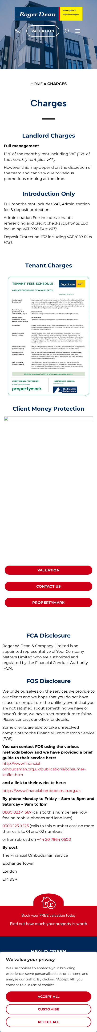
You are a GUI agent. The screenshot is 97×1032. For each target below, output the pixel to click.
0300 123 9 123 (16, 826)
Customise (48, 1009)
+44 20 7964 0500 (54, 839)
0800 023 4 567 (16, 812)
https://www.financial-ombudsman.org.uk (41, 790)
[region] (48, 992)
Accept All (49, 996)
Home (37, 84)
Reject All (48, 1022)
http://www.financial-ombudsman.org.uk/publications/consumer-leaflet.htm (44, 769)
